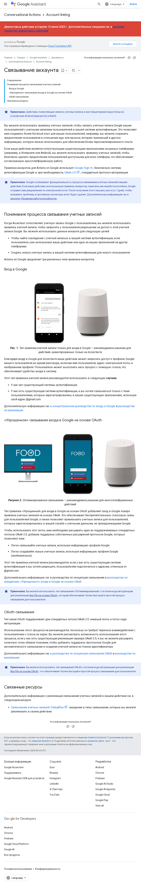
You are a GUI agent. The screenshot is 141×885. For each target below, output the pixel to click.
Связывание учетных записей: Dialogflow (37, 707)
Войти (133, 4)
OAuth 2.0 (70, 172)
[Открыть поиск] (99, 4)
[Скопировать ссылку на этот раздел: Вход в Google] (31, 270)
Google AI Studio (104, 783)
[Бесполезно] (134, 57)
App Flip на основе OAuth (43, 595)
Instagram (55, 778)
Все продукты (12, 855)
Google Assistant (38, 57)
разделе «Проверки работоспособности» (33, 198)
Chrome (99, 772)
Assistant (38, 4)
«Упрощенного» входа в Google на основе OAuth (51, 581)
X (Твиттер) (56, 789)
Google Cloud (102, 794)
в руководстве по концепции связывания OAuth (81, 653)
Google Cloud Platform (16, 844)
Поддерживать (12, 772)
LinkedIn (54, 783)
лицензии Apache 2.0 (42, 741)
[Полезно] (129, 57)
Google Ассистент (14, 767)
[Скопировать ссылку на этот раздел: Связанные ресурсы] (45, 687)
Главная (8, 57)
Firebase (100, 778)
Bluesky (54, 772)
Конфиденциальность (48, 869)
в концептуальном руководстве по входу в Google (82, 406)
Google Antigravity (105, 789)
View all (99, 805)
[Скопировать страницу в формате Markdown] (73, 70)
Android (99, 767)
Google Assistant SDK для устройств (24, 778)
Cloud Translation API (59, 46)
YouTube (54, 794)
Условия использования (18, 869)
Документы (57, 57)
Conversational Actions (22, 15)
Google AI (9, 849)
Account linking (58, 15)
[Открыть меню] (5, 4)
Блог (52, 767)
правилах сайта (96, 741)
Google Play (101, 800)
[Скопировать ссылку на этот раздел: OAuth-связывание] (37, 612)
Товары (21, 57)
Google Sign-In (84, 168)
